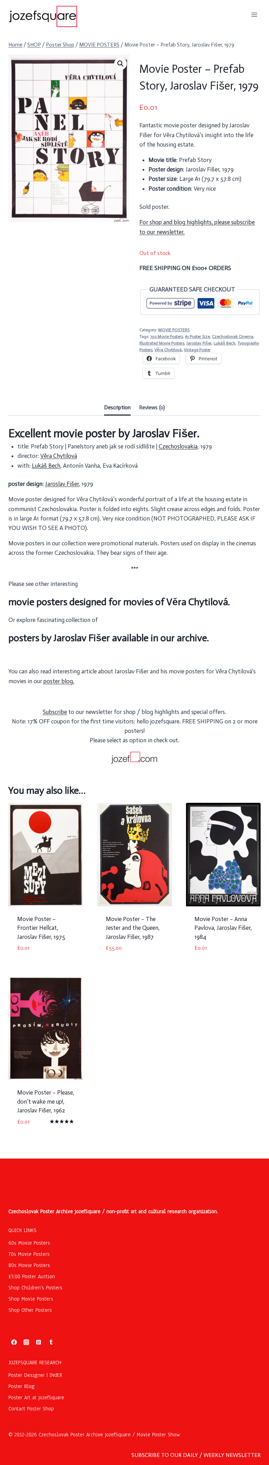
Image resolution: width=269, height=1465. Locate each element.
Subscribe (55, 711)
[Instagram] (26, 1342)
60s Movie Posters (29, 1242)
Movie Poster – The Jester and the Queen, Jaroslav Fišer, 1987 (133, 927)
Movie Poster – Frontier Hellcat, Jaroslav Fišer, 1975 (41, 927)
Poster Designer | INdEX (35, 1375)
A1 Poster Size (197, 336)
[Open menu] (254, 14)
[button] (120, 63)
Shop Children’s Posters (35, 1287)
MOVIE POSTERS (173, 329)
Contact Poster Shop (31, 1408)
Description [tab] (117, 407)
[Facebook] (14, 1342)
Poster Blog (21, 1386)
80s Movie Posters (29, 1265)
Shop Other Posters (30, 1310)
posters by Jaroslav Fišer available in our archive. (108, 638)
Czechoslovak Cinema (232, 336)
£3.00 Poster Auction (31, 1276)
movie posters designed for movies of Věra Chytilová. (119, 602)
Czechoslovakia (178, 446)
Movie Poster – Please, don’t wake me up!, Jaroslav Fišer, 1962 (45, 1101)
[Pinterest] (38, 1342)
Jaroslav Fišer (199, 343)
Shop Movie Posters (30, 1298)
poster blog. (58, 681)
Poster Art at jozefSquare (36, 1397)
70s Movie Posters (166, 336)
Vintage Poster (197, 349)
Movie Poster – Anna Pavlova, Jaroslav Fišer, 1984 (223, 927)
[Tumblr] (51, 1342)
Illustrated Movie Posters (161, 343)
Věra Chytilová (168, 349)
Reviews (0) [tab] (152, 407)
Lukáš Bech (224, 343)
